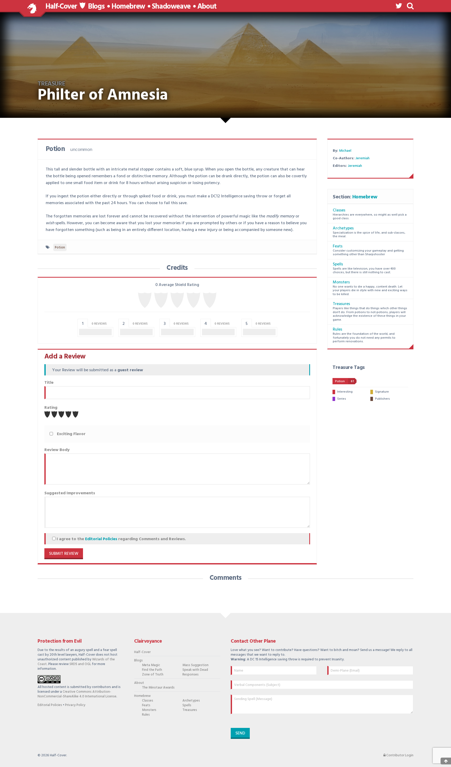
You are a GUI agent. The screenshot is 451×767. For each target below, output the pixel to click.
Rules (337, 329)
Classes (339, 210)
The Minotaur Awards (158, 687)
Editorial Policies (101, 539)
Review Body (57, 450)
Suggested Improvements (69, 493)
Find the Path (152, 670)
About (206, 6)
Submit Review (63, 553)
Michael (345, 151)
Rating (50, 407)
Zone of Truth (152, 674)
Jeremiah (362, 158)
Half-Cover (61, 7)
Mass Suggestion (195, 665)
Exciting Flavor (71, 434)
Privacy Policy (75, 705)
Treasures (341, 304)
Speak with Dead (195, 670)
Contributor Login (399, 755)
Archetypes (343, 228)
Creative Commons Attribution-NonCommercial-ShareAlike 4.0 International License (77, 694)
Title (49, 382)
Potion (60, 247)
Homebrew (128, 6)
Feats (337, 246)
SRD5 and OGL (80, 664)
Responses (190, 674)
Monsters (341, 282)
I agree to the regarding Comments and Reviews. (121, 539)
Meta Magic (151, 665)
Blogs (96, 6)
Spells (338, 264)
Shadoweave (171, 6)
